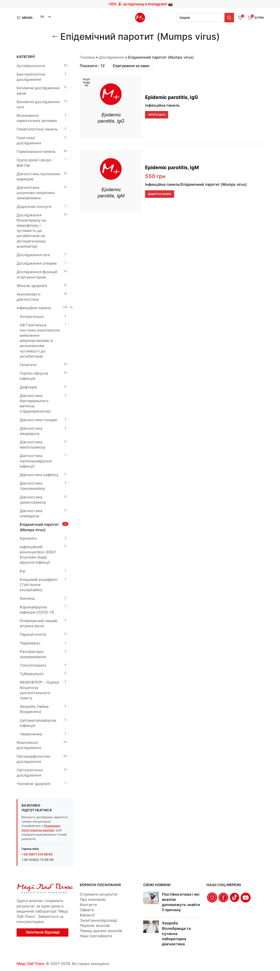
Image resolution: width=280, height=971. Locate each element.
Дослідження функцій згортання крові (37, 274)
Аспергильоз (32, 316)
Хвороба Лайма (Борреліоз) (34, 709)
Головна (87, 57)
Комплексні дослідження (29, 745)
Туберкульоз (31, 674)
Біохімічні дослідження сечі (38, 104)
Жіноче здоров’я (32, 285)
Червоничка (31, 734)
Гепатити (28, 365)
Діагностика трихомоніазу (32, 486)
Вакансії (87, 915)
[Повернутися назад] (55, 37)
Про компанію (93, 899)
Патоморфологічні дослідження (33, 759)
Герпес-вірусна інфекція (34, 376)
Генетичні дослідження (29, 140)
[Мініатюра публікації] (151, 903)
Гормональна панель (36, 151)
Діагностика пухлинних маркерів (38, 176)
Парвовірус (30, 643)
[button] (159, 194)
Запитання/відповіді (98, 920)
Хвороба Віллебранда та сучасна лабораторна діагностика (176, 933)
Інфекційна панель (34, 308)
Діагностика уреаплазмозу (33, 499)
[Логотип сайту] (140, 17)
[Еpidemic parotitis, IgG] (111, 107)
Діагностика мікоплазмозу (32, 444)
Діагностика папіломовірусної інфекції (36, 461)
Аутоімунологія (31, 66)
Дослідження (111, 57)
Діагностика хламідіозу (31, 513)
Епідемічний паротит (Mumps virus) (39, 527)
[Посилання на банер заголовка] (140, 4)
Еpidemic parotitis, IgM (172, 167)
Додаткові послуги (34, 206)
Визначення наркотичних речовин (37, 118)
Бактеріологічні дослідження (31, 77)
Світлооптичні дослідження (29, 772)
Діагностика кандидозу (31, 431)
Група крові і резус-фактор (35, 162)
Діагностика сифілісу (39, 475)
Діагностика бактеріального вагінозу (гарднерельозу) (35, 403)
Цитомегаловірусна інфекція (38, 723)
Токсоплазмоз (33, 665)
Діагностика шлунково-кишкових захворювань (36, 192)
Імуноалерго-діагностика (29, 297)
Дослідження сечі (33, 255)
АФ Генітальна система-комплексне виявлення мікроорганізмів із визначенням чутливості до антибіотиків (40, 340)
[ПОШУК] (229, 17)
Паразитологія (33, 634)
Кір (22, 571)
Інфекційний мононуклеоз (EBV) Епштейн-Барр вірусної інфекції (38, 555)
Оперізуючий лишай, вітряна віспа (39, 623)
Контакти (88, 904)
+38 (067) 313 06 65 (37, 854)
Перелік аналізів (95, 925)
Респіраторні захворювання (33, 654)
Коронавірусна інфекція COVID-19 (37, 609)
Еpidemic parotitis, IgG (171, 97)
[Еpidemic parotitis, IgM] (111, 181)
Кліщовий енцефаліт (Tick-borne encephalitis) (39, 584)
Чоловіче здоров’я (33, 784)
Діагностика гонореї (38, 420)
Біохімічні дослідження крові (38, 90)
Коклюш (27, 598)
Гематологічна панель (37, 129)
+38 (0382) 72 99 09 (38, 860)
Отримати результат (99, 894)
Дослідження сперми (37, 263)
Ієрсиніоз (28, 538)
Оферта (87, 910)
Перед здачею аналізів (101, 931)
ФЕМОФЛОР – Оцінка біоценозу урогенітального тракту (39, 690)
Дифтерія (28, 387)
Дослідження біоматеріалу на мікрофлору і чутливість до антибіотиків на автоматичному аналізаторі (31, 230)
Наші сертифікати (96, 936)
